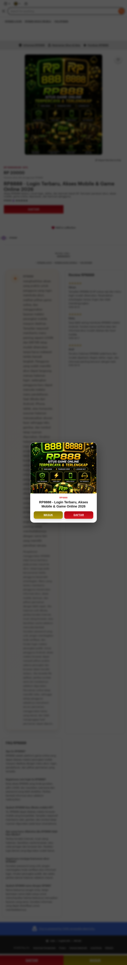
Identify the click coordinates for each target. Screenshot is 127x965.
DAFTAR (79, 515)
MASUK (48, 515)
